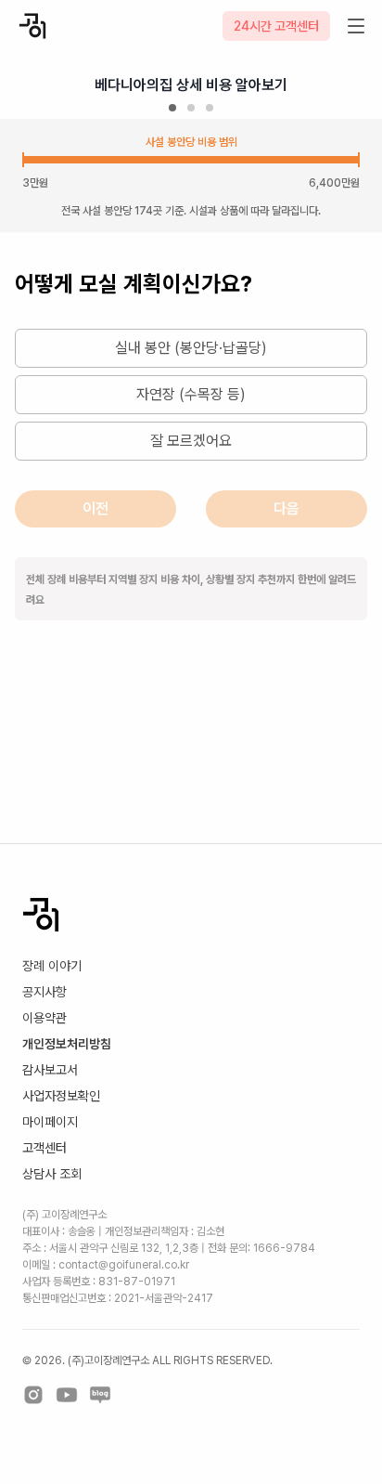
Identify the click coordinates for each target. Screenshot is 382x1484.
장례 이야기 (52, 965)
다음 (286, 508)
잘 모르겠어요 (191, 440)
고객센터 (44, 1147)
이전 (95, 508)
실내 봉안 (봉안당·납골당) (191, 348)
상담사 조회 (52, 1173)
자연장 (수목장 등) (191, 394)
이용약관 (44, 1017)
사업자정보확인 (61, 1095)
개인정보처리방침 (66, 1043)
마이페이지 (50, 1121)
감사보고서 (50, 1069)
